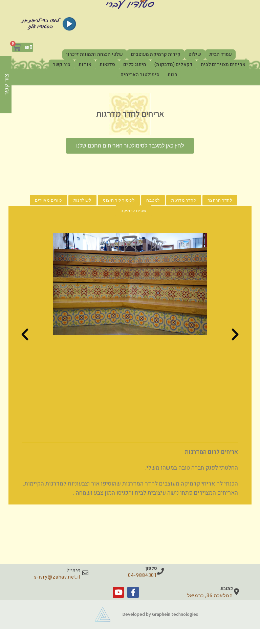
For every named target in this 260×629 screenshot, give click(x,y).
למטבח (153, 200)
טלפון (151, 568)
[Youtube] (118, 592)
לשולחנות (82, 200)
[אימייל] (85, 573)
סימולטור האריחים (140, 74)
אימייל (73, 570)
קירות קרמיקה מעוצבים (155, 54)
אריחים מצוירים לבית (223, 64)
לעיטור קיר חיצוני (119, 200)
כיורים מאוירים (48, 200)
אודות (85, 64)
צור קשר (62, 64)
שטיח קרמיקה (134, 211)
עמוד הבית (220, 54)
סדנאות (107, 64)
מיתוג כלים (134, 64)
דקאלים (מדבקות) (173, 64)
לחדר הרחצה (220, 200)
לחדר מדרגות (183, 200)
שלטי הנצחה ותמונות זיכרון (94, 54)
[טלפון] (160, 571)
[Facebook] (133, 592)
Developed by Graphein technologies (160, 614)
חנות (172, 74)
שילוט (195, 54)
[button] (25, 334)
